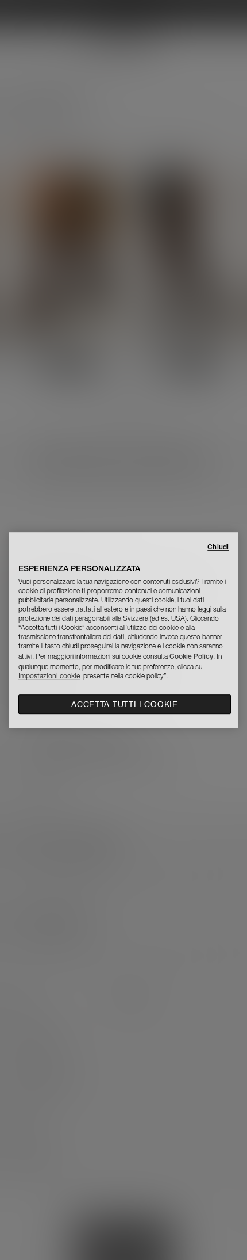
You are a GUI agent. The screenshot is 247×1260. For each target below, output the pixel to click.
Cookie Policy (191, 656)
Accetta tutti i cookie (124, 704)
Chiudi (218, 547)
